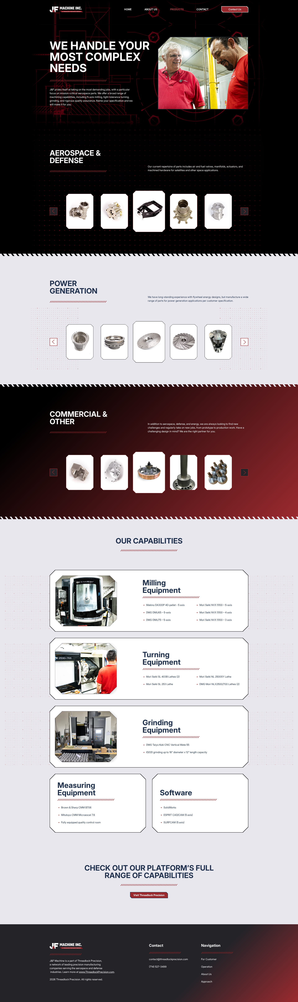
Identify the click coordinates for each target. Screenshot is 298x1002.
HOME (128, 9)
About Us (206, 974)
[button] (53, 211)
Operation (206, 966)
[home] (66, 9)
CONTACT (202, 9)
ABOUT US (150, 9)
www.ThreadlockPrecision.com (96, 971)
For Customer (209, 959)
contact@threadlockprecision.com (168, 959)
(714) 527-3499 (158, 966)
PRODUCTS (177, 9)
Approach (206, 981)
